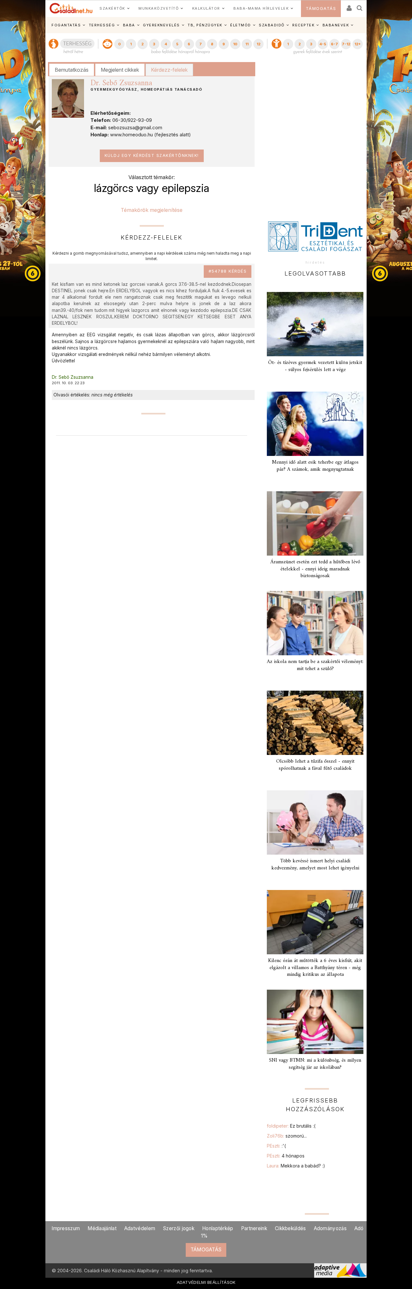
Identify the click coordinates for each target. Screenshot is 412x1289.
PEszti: (276, 1145)
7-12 (346, 44)
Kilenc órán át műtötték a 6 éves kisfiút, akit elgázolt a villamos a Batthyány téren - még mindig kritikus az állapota (315, 967)
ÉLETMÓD (240, 25)
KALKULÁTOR (206, 8)
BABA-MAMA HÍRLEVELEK (261, 8)
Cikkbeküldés (290, 1228)
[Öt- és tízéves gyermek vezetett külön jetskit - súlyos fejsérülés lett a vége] (315, 324)
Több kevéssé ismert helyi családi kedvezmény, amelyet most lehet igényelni (315, 864)
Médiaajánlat (102, 1228)
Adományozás (330, 1228)
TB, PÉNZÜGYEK (205, 25)
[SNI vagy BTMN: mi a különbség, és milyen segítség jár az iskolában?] (315, 1022)
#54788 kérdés (228, 271)
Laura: (296, 1165)
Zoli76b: (287, 1136)
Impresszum (66, 1228)
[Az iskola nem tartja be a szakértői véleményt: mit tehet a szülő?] (315, 623)
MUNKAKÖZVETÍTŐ (158, 8)
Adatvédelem (139, 1228)
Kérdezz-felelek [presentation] (169, 70)
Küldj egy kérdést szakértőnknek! (152, 155)
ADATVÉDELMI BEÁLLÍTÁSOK (206, 1282)
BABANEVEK (336, 25)
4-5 (322, 44)
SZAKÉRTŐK (112, 8)
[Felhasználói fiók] (348, 6)
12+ (357, 44)
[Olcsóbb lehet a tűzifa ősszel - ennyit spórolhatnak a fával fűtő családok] (315, 723)
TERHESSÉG (102, 25)
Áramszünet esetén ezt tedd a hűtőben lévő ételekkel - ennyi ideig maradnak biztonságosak (315, 569)
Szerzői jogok (178, 1228)
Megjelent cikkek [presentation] (120, 70)
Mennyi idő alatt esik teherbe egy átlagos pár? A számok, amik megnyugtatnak (315, 466)
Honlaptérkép (217, 1228)
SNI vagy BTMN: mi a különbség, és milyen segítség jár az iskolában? (315, 1064)
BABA (129, 25)
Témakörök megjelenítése (152, 210)
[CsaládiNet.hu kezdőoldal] (71, 8)
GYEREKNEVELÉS (161, 25)
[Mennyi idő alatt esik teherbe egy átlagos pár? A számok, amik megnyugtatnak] (315, 424)
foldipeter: (291, 1126)
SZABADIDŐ (272, 25)
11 (246, 44)
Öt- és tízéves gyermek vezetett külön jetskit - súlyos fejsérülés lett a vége (315, 366)
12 (258, 44)
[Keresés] (359, 6)
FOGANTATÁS (66, 25)
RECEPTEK (303, 25)
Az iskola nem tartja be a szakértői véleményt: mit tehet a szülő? (315, 665)
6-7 (334, 44)
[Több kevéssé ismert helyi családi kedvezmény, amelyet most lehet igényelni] (315, 822)
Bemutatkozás (72, 70)
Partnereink (254, 1228)
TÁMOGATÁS (321, 8)
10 (235, 44)
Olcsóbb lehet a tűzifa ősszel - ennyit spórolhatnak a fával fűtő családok (315, 765)
